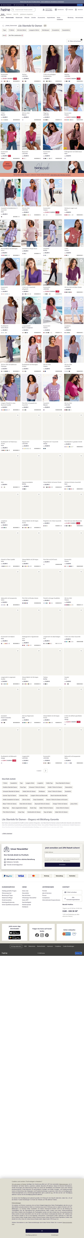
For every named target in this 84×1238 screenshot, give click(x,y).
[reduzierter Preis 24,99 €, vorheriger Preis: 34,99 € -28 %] (52, 192)
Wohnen (8, 14)
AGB (25, 946)
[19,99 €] (52, 136)
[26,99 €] (10, 310)
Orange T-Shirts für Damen (60, 804)
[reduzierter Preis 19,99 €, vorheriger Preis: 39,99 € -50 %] (73, 700)
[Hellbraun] (24, 332)
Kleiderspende (26, 904)
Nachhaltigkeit (26, 902)
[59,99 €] (52, 387)
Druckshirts (55, 30)
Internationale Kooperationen (51, 900)
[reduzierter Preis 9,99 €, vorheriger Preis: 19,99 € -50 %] (10, 740)
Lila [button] (4, 35)
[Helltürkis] (4, 158)
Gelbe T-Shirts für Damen (46, 808)
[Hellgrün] (27, 214)
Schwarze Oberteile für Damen (11, 791)
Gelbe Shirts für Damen (61, 812)
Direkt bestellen (7, 900)
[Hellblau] (46, 214)
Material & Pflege (7, 897)
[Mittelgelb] (3, 119)
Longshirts (40, 783)
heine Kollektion (60, 18)
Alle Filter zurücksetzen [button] (15, 35)
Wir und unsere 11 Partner (19, 1184)
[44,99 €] (10, 700)
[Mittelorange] (6, 81)
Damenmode (10, 17)
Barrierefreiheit (41, 946)
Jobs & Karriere (46, 893)
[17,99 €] (73, 466)
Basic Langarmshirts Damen (19, 808)
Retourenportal (6, 893)
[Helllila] (1, 81)
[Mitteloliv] (4, 409)
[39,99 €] (52, 233)
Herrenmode (79, 17)
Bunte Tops (33, 808)
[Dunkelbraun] (7, 450)
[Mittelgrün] (48, 81)
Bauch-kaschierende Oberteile (59, 795)
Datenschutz (32, 946)
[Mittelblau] (7, 81)
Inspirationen (51, 17)
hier (52, 1193)
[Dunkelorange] (49, 643)
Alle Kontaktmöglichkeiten (73, 898)
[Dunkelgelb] (7, 684)
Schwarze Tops (23, 795)
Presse (44, 895)
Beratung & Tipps (7, 895)
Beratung (70, 17)
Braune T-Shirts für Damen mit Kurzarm (57, 799)
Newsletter (25, 893)
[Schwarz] (46, 81)
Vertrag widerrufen (16, 946)
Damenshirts (68, 787)
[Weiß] (45, 214)
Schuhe (33, 17)
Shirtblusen (45, 30)
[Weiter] (45, 770)
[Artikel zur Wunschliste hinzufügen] (17, 47)
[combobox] (26, 10)
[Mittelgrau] (68, 81)
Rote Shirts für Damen (26, 804)
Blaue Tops (6, 808)
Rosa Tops (23, 787)
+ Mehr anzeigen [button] (7, 833)
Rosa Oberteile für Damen (63, 783)
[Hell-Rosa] (24, 158)
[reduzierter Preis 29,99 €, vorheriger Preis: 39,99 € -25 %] (10, 59)
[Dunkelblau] (25, 81)
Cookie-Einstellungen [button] (68, 946)
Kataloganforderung (8, 902)
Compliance (46, 897)
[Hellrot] (66, 119)
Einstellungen (54, 1235)
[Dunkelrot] (71, 292)
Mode (2, 14)
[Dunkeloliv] (6, 119)
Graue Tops (21, 812)
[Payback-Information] (78, 953)
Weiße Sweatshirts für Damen (11, 799)
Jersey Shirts (74, 804)
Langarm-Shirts (34, 30)
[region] (42, 1208)
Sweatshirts (66, 30)
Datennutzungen (63, 1184)
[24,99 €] (52, 59)
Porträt (44, 891)
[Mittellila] (71, 119)
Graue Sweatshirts (38, 799)
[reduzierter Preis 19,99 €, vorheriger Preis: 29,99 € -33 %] (52, 271)
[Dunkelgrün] (7, 119)
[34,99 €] (10, 97)
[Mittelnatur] (3, 81)
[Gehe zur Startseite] (5, 9)
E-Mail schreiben (71, 892)
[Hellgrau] (25, 253)
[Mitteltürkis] (68, 119)
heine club (25, 891)
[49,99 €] (31, 97)
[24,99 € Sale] (10, 136)
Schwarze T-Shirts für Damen (37, 787)
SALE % (15, 14)
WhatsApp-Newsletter (29, 897)
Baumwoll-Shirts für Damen (42, 804)
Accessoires (41, 17)
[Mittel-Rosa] (3, 255)
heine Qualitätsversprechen (10, 904)
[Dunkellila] (22, 81)
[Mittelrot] (66, 214)
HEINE (24, 887)
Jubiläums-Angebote (26, 14)
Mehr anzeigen (66, 860)
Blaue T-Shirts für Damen (9, 804)
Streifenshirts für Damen (34, 812)
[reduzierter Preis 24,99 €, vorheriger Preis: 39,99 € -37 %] (73, 59)
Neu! (2, 17)
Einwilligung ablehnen (31, 1235)
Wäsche (26, 17)
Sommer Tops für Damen (9, 795)
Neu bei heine (26, 895)
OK (42, 1231)
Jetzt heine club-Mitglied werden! (60, 175)
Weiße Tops (49, 783)
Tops (4, 30)
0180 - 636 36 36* (70, 911)
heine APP (25, 900)
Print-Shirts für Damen (9, 812)
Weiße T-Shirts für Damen (55, 787)
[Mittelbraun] (4, 81)
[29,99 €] (31, 59)
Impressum (50, 946)
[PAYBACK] (80, 4)
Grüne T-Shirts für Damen (55, 791)
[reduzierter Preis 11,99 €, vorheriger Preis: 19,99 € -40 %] (73, 505)
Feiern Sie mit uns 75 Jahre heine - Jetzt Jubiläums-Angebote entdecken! (42, 1)
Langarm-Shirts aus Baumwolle (39, 795)
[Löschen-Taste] (33, 9)
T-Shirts (11, 30)
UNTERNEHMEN (48, 887)
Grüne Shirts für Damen (62, 808)
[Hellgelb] (24, 81)
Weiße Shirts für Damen (29, 791)
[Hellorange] (71, 604)
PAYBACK (25, 907)
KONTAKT (66, 887)
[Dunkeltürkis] (69, 292)
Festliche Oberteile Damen (10, 787)
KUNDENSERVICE (8, 887)
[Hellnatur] (45, 81)
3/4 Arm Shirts (21, 30)
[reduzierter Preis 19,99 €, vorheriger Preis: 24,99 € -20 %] (73, 97)
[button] (2, 26)
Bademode (19, 17)
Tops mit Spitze (48, 812)
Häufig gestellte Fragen (9, 891)
